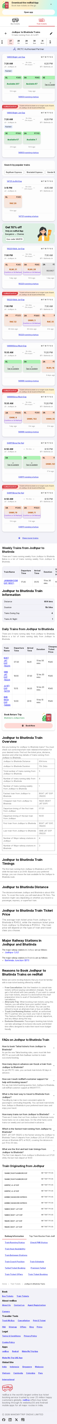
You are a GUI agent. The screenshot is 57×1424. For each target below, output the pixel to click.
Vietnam (6, 1373)
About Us (6, 1305)
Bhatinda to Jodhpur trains (14, 718)
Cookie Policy (8, 1342)
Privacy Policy (30, 1336)
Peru (40, 1373)
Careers (6, 1311)
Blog (31, 1327)
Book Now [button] (30, 725)
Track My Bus (8, 1320)
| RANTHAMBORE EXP (18, 1173)
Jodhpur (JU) (12, 952)
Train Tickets (23, 1296)
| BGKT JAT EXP (16, 1209)
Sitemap (13, 1327)
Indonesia (14, 1367)
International (8, 1379)
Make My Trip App (30, 1351)
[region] (28, 78)
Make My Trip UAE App (12, 1358)
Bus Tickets (7, 1296)
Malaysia (39, 1367)
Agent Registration (37, 1305)
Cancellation (24, 1320)
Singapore (27, 1367)
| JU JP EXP (14, 1185)
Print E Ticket (39, 1320)
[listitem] (8, 71)
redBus (5, 1351)
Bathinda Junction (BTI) (17, 960)
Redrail (15, 1351)
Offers (23, 1327)
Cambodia (18, 1373)
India (4, 1367)
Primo (39, 1327)
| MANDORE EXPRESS (18, 1197)
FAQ (4, 1327)
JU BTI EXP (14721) (7, 688)
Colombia (30, 1373)
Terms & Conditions (11, 1336)
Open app (28, 12)
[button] (52, 4)
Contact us (19, 1305)
